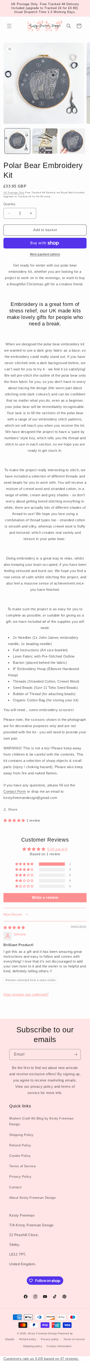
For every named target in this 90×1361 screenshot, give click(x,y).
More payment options (45, 254)
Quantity (9, 204)
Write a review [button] (45, 898)
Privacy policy (50, 1339)
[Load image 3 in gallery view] (72, 141)
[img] (14, 927)
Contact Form (14, 791)
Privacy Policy (20, 1176)
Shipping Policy (21, 1135)
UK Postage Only (13, 192)
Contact (15, 1187)
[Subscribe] (75, 1054)
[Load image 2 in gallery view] (45, 141)
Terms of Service (22, 1166)
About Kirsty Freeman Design (32, 1197)
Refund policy (27, 1339)
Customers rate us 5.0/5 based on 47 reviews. (41, 1359)
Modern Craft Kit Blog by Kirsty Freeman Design (41, 1121)
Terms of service (74, 1339)
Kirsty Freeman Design (42, 1333)
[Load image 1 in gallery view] (17, 141)
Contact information (59, 1346)
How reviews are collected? (26, 994)
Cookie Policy (20, 1155)
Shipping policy (32, 1346)
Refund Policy (20, 1145)
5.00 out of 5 (57, 849)
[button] (9, 26)
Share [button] (13, 809)
